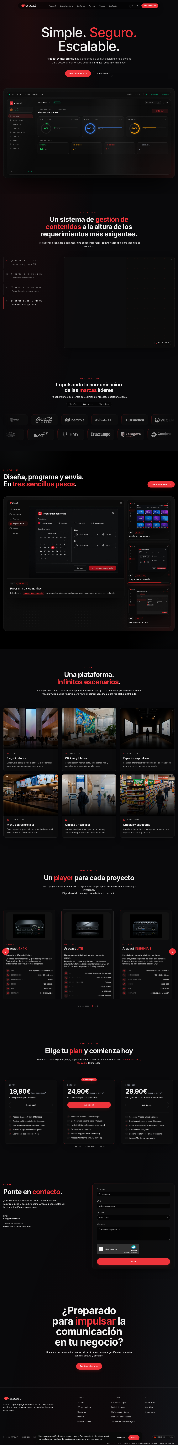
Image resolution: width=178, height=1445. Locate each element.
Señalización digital (120, 1403)
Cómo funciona (66, 6)
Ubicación (101, 1204)
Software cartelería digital (123, 1413)
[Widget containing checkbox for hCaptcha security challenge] (118, 1240)
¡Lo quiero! (31, 1092)
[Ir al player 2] (82, 997)
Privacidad (150, 1394)
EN (137, 6)
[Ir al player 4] (86, 997)
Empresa (101, 1181)
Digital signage (118, 1399)
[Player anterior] (5, 943)
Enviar (134, 1253)
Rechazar (121, 1438)
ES (132, 6)
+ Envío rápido (160, 111)
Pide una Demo (150, 6)
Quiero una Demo (159, 476)
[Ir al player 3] (84, 997)
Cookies (149, 1399)
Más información (94, 1439)
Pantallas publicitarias (121, 1408)
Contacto (113, 6)
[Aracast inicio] (29, 6)
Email (99, 1192)
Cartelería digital (118, 1394)
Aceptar (134, 1438)
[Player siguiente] (172, 943)
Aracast (52, 6)
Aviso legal (150, 1403)
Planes (102, 6)
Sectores (81, 6)
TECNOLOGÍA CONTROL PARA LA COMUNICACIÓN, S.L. (153, 1435)
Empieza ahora (87, 1358)
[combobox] (133, 1209)
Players (92, 6)
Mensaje (101, 1216)
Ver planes (104, 73)
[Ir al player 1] (80, 997)
